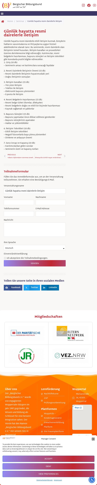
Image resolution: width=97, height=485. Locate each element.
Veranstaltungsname (14, 186)
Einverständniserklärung (15, 254)
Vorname (8, 197)
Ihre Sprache (10, 242)
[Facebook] (89, 5)
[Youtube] (94, 5)
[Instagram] (83, 5)
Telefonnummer (11, 209)
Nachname (41, 197)
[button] (93, 439)
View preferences (48, 474)
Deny (48, 466)
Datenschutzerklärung (45, 480)
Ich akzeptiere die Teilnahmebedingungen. (27, 258)
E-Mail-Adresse (42, 209)
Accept (48, 459)
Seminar (20, 21)
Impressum (58, 480)
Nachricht (8, 220)
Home (10, 21)
